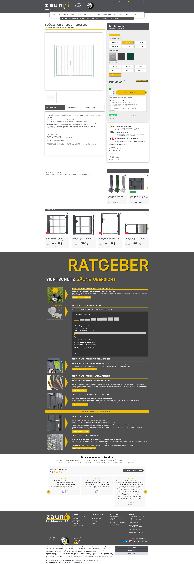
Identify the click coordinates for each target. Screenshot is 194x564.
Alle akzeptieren (132, 547)
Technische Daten (72, 107)
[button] (48, 491)
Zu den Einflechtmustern (80, 404)
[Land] (128, 1)
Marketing (68, 560)
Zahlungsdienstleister (80, 560)
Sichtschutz (81, 15)
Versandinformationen (138, 141)
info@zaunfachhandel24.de (136, 519)
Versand (93, 516)
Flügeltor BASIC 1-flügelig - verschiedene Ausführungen (55, 239)
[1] (87, 320)
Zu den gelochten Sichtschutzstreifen (83, 448)
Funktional (67, 562)
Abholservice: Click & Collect (79, 516)
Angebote (138, 15)
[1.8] (110, 319)
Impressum (93, 523)
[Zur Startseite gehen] (62, 18)
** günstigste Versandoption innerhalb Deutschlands (121, 118)
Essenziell (51, 560)
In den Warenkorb (130, 92)
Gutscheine (75, 523)
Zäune (54, 15)
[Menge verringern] (114, 93)
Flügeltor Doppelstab (74, 18)
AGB (92, 525)
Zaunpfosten (63, 15)
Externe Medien (93, 560)
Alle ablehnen (131, 550)
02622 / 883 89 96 (139, 516)
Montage (129, 15)
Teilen (114, 115)
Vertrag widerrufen (95, 521)
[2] (116, 319)
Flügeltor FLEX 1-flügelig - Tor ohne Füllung (109, 239)
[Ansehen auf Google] (64, 492)
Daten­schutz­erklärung (62, 558)
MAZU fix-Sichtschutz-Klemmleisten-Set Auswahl (139, 197)
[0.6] (76, 320)
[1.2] (93, 319)
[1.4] (99, 319)
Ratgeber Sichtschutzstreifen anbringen (84, 369)
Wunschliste (133, 115)
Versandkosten (60, 246)
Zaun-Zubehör (118, 15)
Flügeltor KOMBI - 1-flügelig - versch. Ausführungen (82, 239)
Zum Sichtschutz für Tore (80, 431)
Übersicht (104, 279)
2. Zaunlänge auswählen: (82, 326)
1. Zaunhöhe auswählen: (82, 314)
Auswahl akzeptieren (131, 553)
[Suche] (134, 1)
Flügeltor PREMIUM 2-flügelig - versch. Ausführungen (135, 239)
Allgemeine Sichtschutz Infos (81, 297)
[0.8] (82, 320)
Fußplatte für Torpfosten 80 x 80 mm (116, 197)
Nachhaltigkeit (75, 521)
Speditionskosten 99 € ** (118, 101)
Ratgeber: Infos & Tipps (77, 525)
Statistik (59, 560)
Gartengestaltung (104, 15)
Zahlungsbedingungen (96, 518)
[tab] (55, 107)
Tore (72, 15)
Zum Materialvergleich (79, 390)
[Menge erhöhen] (114, 91)
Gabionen (91, 15)
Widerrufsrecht (95, 520)
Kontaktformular (133, 522)
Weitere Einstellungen (77, 562)
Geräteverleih (75, 518)
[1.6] (104, 319)
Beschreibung (51, 107)
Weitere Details (91, 107)
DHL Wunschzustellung (55, 562)
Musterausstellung (76, 520)
